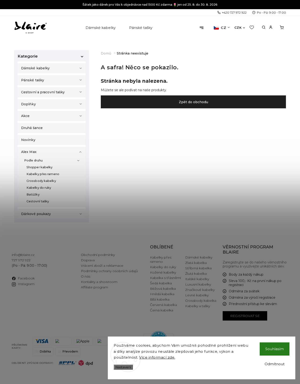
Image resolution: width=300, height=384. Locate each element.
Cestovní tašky (37, 201)
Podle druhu (33, 160)
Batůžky (33, 194)
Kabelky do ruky (38, 187)
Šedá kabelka (161, 283)
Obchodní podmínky (98, 255)
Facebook (26, 278)
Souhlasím (274, 349)
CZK (238, 27)
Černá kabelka (161, 310)
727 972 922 (21, 260)
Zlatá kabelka (196, 263)
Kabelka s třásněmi (165, 278)
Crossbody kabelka (200, 300)
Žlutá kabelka (196, 273)
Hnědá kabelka (162, 294)
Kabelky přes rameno (42, 174)
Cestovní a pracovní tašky (43, 92)
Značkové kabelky (200, 290)
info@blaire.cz (23, 255)
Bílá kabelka (159, 299)
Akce (25, 116)
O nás (85, 276)
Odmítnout (275, 364)
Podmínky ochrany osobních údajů (109, 271)
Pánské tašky (32, 80)
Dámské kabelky (35, 68)
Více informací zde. (157, 357)
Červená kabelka (163, 305)
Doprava (88, 260)
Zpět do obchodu (193, 102)
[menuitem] (101, 27)
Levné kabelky (197, 295)
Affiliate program (94, 287)
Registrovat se (245, 316)
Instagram (26, 284)
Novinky (28, 140)
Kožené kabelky (163, 272)
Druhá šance (32, 128)
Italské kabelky (197, 279)
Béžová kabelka (163, 288)
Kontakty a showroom (99, 282)
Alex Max (29, 152)
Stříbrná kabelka (198, 268)
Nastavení (123, 367)
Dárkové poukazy (36, 214)
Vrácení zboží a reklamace (102, 265)
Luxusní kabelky (198, 284)
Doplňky (28, 104)
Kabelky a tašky (197, 306)
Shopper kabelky (39, 167)
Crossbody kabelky (41, 181)
